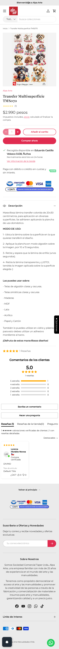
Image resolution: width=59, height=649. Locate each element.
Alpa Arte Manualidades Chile (21, 642)
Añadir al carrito (39, 132)
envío (27, 117)
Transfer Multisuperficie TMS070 (24, 28)
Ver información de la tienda (21, 161)
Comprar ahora (29, 140)
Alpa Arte (7, 90)
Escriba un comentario (29, 406)
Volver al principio (28, 489)
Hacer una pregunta (29, 415)
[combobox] (29, 19)
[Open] (7, 642)
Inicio (5, 28)
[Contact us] (51, 643)
